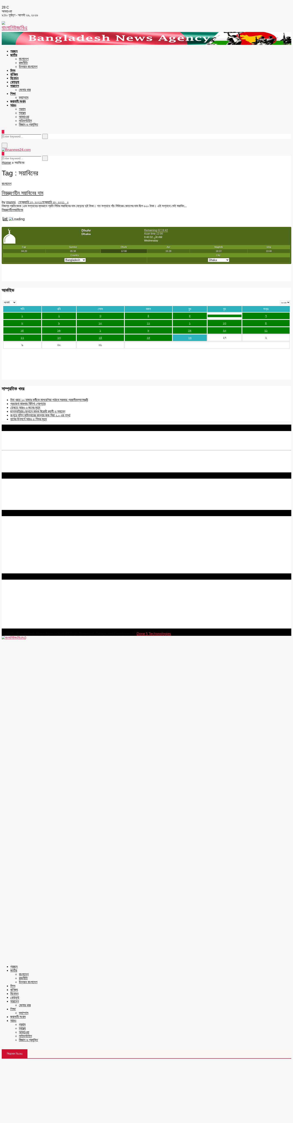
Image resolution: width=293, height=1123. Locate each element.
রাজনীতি (23, 63)
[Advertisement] (146, 1091)
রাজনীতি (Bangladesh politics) (23, 567)
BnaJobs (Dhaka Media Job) (23, 548)
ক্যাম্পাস (23, 97)
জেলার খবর (25, 90)
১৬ (58, 330)
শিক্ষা (13, 93)
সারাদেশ (14, 86)
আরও (13, 105)
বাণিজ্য (14, 74)
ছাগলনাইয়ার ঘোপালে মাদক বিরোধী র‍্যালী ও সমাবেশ (37, 411)
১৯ (189, 330)
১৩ (224, 323)
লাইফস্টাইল (25, 120)
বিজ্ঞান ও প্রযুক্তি (28, 124)
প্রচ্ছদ (14, 51)
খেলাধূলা (14, 82)
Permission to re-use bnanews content (31, 537)
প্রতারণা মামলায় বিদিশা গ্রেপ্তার (27, 403)
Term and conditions (17, 533)
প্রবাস (22, 109)
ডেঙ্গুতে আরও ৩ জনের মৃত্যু (25, 407)
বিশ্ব (12, 70)
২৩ (59, 337)
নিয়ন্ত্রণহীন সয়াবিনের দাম (22, 193)
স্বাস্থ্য (22, 113)
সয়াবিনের (18, 210)
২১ (265, 330)
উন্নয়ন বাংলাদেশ (28, 66)
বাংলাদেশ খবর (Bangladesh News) (24, 560)
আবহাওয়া (24, 117)
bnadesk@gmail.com (30, 626)
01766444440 (37, 608)
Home (6, 162)
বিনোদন (14, 78)
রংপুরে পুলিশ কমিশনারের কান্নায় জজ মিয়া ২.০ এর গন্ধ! (40, 415)
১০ (100, 323)
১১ (148, 323)
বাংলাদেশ (24, 59)
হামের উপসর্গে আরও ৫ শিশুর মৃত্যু (28, 419)
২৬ (190, 337)
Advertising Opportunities (21, 541)
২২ (22, 337)
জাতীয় (13, 55)
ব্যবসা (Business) (13, 571)
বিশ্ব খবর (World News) (17, 563)
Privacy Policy (12, 530)
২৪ (100, 337)
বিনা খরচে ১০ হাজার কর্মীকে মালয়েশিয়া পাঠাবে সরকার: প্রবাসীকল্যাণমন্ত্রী (49, 400)
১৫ (22, 330)
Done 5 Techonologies (154, 634)
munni (11, 202)
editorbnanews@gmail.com (48, 601)
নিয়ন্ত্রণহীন (7, 210)
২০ (224, 330)
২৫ (148, 337)
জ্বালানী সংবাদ (18, 101)
